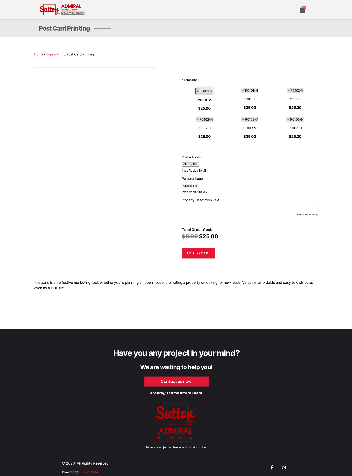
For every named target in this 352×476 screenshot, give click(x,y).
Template (189, 80)
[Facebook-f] (272, 467)
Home (38, 54)
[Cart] (302, 9)
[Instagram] (284, 467)
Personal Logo (192, 179)
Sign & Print (55, 54)
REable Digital (88, 472)
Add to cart (198, 253)
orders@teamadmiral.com (176, 393)
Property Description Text (200, 200)
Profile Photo (191, 157)
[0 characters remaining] (250, 208)
